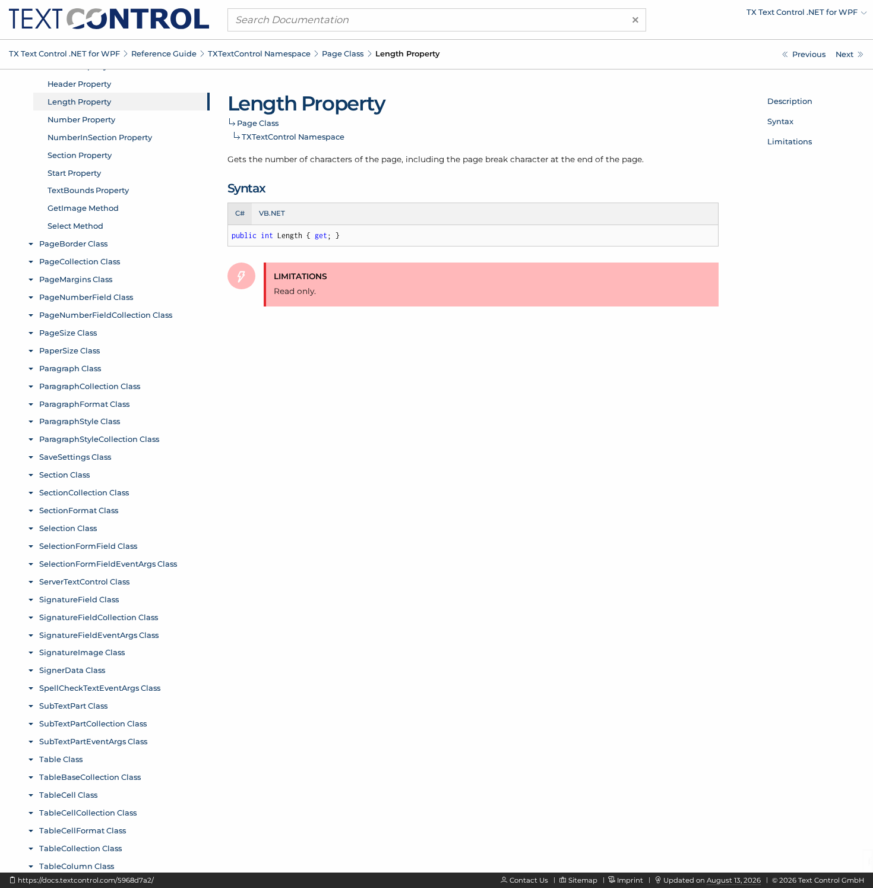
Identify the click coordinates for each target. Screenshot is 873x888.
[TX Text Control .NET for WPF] (109, 18)
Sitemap (582, 880)
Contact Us (529, 880)
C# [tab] (240, 213)
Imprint (630, 880)
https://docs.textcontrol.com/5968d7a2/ (86, 880)
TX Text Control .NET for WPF (64, 53)
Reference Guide (164, 53)
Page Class (342, 53)
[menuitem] (763, 14)
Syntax (780, 121)
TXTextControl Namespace (259, 53)
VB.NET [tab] (272, 213)
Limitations (789, 141)
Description (789, 101)
